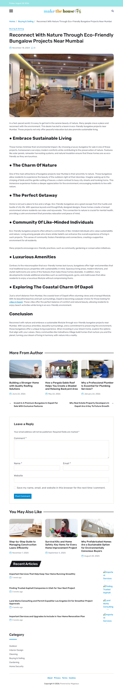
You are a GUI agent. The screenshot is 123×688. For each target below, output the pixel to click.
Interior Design (16, 650)
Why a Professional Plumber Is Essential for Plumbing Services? (97, 385)
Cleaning (13, 654)
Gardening (14, 662)
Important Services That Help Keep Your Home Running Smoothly (42, 574)
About (49, 678)
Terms (64, 678)
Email (67, 463)
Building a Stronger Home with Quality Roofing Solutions (24, 385)
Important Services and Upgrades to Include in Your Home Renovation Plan (47, 616)
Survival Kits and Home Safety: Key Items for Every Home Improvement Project (61, 544)
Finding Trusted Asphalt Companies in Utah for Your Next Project (42, 588)
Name (18, 463)
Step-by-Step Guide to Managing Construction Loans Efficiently (22, 544)
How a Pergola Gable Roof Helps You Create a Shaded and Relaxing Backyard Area (61, 385)
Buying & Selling (16, 29)
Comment (20, 438)
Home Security (16, 666)
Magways (75, 684)
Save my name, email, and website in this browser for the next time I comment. (61, 487)
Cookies (72, 678)
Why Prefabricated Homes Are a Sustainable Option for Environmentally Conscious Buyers (96, 546)
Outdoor (13, 646)
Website (18, 475)
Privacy (57, 678)
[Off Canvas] (11, 11)
